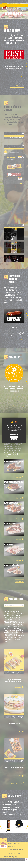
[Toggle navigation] (24, 5)
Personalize (14, 439)
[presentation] (1, 828)
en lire (19, 342)
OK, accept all (14, 434)
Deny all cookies (14, 436)
